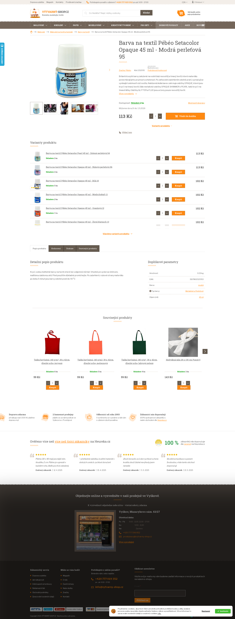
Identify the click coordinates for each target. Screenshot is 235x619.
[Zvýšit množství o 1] (160, 116)
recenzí (187, 444)
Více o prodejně (126, 542)
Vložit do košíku (187, 116)
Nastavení (206, 611)
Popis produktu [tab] (39, 248)
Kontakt (66, 597)
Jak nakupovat (38, 580)
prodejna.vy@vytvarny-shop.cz (137, 536)
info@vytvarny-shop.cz (109, 587)
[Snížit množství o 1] (151, 116)
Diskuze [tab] (69, 248)
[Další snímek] (109, 70)
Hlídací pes (127, 132)
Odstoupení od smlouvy (42, 584)
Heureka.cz (162, 420)
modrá (201, 285)
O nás (65, 580)
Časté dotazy (68, 584)
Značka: (125, 70)
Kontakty (59, 2)
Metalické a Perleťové (194, 291)
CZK (184, 2)
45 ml (201, 297)
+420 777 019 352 (106, 578)
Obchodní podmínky (40, 592)
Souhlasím (224, 611)
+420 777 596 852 (131, 532)
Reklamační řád (38, 588)
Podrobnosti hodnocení (157, 70)
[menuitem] (40, 25)
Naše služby (68, 588)
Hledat (146, 12)
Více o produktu (126, 93)
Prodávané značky (73, 2)
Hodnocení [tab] (56, 248)
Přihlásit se (142, 600)
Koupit (178, 158)
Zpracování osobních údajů (43, 597)
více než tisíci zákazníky (72, 441)
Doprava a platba (37, 2)
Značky (66, 592)
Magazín (49, 2)
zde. (159, 613)
